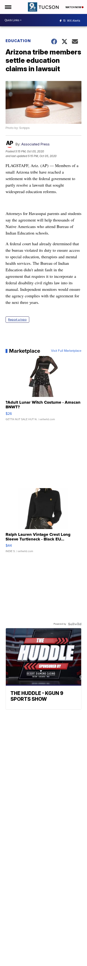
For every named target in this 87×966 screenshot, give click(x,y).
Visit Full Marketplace (66, 350)
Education (18, 40)
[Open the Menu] (7, 7)
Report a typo (17, 319)
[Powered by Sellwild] (74, 624)
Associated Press (35, 144)
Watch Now (73, 7)
